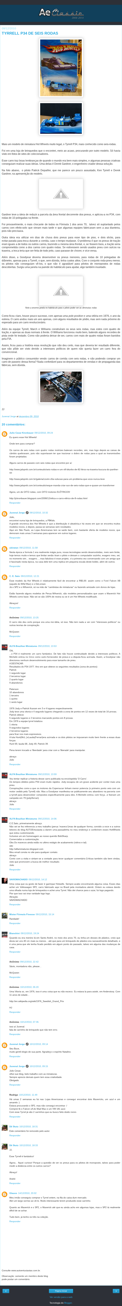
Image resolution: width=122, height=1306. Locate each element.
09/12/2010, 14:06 (47, 818)
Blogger (68, 1303)
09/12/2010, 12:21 (30, 576)
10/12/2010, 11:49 (28, 1095)
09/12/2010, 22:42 (29, 961)
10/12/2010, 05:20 (29, 987)
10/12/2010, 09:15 (39, 1066)
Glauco (13, 1193)
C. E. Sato (14, 576)
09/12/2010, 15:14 (45, 914)
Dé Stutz (13, 1126)
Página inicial (61, 1291)
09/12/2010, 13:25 (29, 617)
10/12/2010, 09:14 (39, 1044)
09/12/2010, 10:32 (39, 512)
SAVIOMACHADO (18, 879)
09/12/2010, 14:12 (38, 879)
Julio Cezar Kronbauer (21, 433)
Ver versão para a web (61, 1297)
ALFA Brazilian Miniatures (23, 646)
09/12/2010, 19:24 (30, 933)
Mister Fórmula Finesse (22, 914)
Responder (14, 502)
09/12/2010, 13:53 (47, 646)
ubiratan (13, 547)
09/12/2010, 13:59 (47, 774)
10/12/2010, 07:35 (29, 1022)
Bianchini (14, 933)
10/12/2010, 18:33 (28, 1145)
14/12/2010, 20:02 (27, 1193)
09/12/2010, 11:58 (28, 547)
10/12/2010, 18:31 (28, 1126)
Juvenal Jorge (17, 512)
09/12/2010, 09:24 (43, 433)
